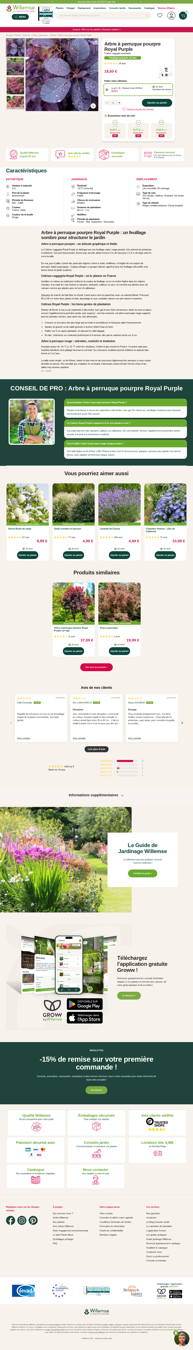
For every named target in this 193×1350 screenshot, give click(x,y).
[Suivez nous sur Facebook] (10, 1220)
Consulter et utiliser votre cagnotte (116, 1217)
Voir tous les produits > (96, 667)
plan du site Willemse (97, 1332)
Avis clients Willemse (63, 1226)
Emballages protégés (63, 1239)
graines (105, 1324)
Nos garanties (153, 1213)
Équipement (84, 8)
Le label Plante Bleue (63, 1234)
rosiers (126, 1324)
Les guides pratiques (156, 1234)
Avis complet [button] (23, 738)
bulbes (111, 1324)
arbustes (118, 1324)
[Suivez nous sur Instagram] (21, 1220)
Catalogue (149, 8)
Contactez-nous (154, 1252)
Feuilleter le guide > (142, 873)
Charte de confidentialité (111, 1230)
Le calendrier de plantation (159, 1226)
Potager (71, 8)
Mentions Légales (108, 1234)
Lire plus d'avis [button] (96, 749)
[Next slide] (182, 722)
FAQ (55, 1243)
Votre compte (106, 1213)
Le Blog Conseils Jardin (157, 1222)
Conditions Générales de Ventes (115, 1222)
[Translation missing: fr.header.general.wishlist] (160, 16)
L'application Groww (156, 1230)
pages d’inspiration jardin (55, 1330)
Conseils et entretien (156, 1260)
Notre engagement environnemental (70, 1230)
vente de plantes (54, 1324)
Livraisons (151, 1217)
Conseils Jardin (117, 8)
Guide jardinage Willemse (158, 1239)
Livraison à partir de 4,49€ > (96, 2)
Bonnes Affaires (166, 8)
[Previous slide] (10, 722)
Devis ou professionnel (157, 1256)
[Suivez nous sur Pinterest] (33, 1220)
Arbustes (45, 295)
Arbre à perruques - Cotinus (64, 266)
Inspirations (100, 8)
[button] (111, 63)
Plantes (60, 8)
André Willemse (60, 1217)
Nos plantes (59, 1222)
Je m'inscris (96, 1090)
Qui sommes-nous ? (63, 1213)
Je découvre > (129, 995)
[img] (24, 698)
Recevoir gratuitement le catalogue (163, 1243)
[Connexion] (171, 16)
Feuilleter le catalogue (157, 1247)
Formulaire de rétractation (112, 1226)
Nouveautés (135, 8)
